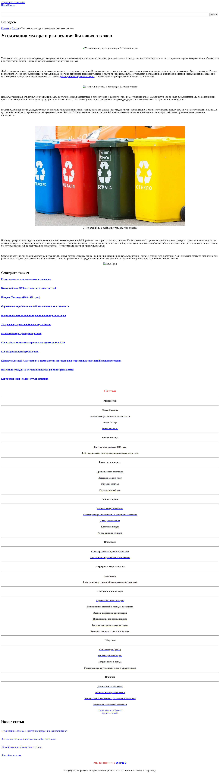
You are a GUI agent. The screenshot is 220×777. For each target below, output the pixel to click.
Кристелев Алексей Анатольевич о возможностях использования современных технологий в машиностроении (61, 360)
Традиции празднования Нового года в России (26, 324)
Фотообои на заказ (11, 755)
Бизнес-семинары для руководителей (21, 333)
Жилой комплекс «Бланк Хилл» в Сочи (22, 747)
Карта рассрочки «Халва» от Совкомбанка (24, 379)
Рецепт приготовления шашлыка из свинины (26, 279)
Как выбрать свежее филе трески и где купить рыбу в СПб (33, 342)
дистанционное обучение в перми (77, 76)
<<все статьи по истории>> (110, 710)
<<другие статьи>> (110, 713)
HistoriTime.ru (8, 5)
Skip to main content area (13, 2)
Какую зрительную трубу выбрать (19, 351)
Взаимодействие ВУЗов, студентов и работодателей (28, 288)
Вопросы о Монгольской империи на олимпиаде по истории (33, 315)
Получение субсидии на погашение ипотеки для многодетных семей (37, 369)
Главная (5, 28)
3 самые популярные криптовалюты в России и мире (29, 739)
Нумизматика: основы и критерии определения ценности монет (34, 731)
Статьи (15, 28)
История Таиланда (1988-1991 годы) (20, 297)
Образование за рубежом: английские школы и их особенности (35, 306)
